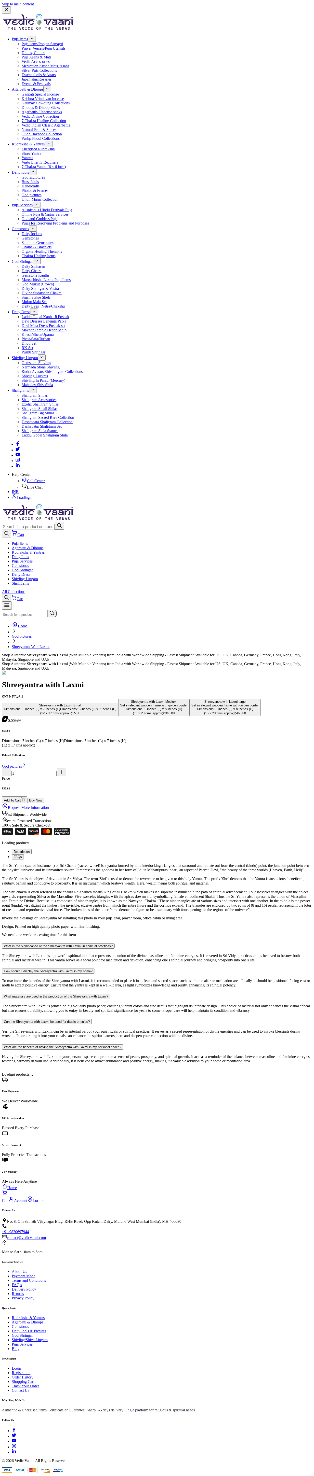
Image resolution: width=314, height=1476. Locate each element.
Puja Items (20, 39)
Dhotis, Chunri (33, 53)
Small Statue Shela (36, 297)
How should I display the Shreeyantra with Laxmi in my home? (48, 971)
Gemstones (20, 229)
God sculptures (33, 177)
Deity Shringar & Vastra (40, 288)
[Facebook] (17, 444)
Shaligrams (20, 390)
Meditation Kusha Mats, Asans (45, 66)
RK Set (27, 348)
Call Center (36, 481)
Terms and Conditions (29, 1280)
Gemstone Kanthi (35, 275)
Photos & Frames (35, 190)
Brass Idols (30, 182)
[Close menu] (6, 10)
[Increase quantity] (61, 772)
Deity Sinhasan (33, 266)
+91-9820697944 (15, 1232)
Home (22, 626)
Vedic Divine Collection (40, 116)
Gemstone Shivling (36, 363)
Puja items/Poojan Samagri (42, 44)
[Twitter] (17, 450)
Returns (18, 1294)
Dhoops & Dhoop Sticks (41, 107)
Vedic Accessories (36, 61)
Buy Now (35, 800)
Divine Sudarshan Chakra (42, 293)
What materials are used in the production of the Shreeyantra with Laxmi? (56, 996)
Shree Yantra (31, 153)
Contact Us (20, 1390)
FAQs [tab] (18, 857)
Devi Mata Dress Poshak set (43, 325)
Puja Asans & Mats (36, 57)
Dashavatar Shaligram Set (42, 426)
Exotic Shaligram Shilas (40, 404)
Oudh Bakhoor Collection (42, 134)
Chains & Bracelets (37, 247)
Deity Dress (21, 312)
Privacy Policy (23, 1298)
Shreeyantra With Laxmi (31, 647)
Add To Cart (12, 800)
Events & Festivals (36, 84)
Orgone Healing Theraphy (42, 251)
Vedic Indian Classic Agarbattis (46, 125)
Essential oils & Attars (39, 75)
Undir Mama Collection (40, 199)
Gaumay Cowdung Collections (46, 103)
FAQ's (17, 1285)
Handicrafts (30, 186)
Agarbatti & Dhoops (27, 89)
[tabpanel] (157, 900)
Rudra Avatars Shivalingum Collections (52, 371)
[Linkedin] (17, 466)
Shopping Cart (23, 1381)
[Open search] (6, 533)
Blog (15, 1349)
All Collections (13, 592)
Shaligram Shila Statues (40, 431)
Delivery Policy (24, 1289)
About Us (19, 1271)
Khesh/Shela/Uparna (38, 334)
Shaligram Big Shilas (38, 413)
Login (16, 1368)
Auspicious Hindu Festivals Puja (47, 210)
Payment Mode (23, 1276)
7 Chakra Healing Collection (44, 121)
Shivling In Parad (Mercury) (43, 380)
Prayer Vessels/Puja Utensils (43, 48)
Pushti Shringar (33, 352)
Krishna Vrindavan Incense (43, 99)
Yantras (27, 158)
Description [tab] (22, 852)
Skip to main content (18, 4)
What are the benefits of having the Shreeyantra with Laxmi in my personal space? (62, 1047)
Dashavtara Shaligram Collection (47, 422)
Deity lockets (32, 234)
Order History (22, 1377)
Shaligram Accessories (39, 400)
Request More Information (28, 807)
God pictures (31, 195)
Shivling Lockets (35, 376)
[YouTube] (14, 1441)
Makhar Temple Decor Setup (44, 330)
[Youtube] (17, 455)
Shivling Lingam (25, 358)
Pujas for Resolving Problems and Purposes (55, 223)
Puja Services (22, 205)
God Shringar (22, 261)
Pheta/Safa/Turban (36, 339)
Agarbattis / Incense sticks (42, 112)
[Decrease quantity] (6, 772)
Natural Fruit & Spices (39, 129)
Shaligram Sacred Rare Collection (48, 417)
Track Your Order (25, 1386)
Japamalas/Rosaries (37, 79)
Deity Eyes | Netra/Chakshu (43, 306)
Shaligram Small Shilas (39, 409)
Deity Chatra (31, 271)
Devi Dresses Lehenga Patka (44, 321)
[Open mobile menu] (7, 606)
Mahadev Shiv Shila (37, 385)
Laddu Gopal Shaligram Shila (45, 435)
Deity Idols (20, 172)
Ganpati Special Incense (40, 94)
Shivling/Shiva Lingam (30, 1340)
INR (15, 492)
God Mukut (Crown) (38, 284)
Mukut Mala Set (34, 302)
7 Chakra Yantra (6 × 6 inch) (44, 167)
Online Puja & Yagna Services (45, 214)
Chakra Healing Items (38, 256)
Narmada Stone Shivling (41, 367)
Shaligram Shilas (35, 395)
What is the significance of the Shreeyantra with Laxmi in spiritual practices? (58, 946)
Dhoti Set (29, 343)
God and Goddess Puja (39, 219)
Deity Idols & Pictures (29, 1331)
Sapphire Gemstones (37, 242)
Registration (21, 1373)
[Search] (59, 526)
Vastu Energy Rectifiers (40, 162)
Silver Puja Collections (39, 70)
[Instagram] (17, 461)
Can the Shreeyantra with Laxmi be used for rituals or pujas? (47, 1022)
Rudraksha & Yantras (28, 144)
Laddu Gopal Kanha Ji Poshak (45, 317)
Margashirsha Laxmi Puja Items (46, 280)
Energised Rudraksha (38, 149)
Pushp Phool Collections (41, 138)
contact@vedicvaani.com (26, 1238)
